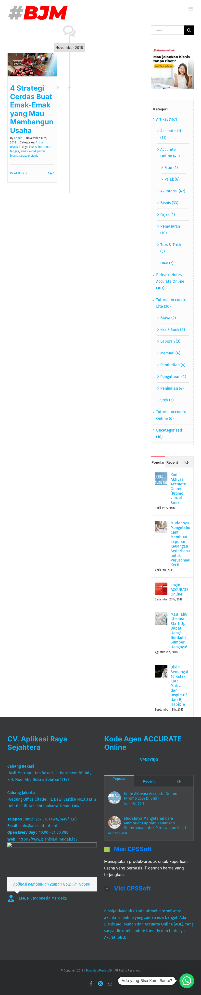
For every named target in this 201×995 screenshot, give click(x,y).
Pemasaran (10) (170, 229)
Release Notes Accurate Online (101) (170, 281)
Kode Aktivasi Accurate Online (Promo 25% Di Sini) (178, 488)
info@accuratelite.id (38, 825)
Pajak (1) (167, 214)
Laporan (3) (170, 341)
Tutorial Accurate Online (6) (171, 415)
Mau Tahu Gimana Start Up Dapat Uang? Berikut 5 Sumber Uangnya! (179, 630)
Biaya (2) (168, 318)
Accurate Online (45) (170, 152)
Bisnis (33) (169, 202)
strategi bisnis (28, 155)
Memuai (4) (170, 353)
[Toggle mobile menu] (191, 8)
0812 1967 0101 (37, 819)
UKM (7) (166, 263)
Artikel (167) (166, 119)
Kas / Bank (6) (172, 329)
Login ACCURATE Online (179, 590)
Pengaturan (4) (173, 376)
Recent (172, 462)
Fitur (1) (171, 167)
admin (18, 138)
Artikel (40, 142)
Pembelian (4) (172, 365)
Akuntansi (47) (172, 191)
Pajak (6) (171, 179)
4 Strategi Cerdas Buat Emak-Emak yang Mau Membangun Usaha (31, 109)
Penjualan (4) (172, 388)
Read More (17, 173)
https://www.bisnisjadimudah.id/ (48, 839)
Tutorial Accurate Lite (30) (171, 303)
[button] (149, 849)
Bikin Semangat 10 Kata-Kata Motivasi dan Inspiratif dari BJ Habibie (179, 686)
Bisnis (14, 147)
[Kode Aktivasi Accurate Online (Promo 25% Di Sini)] (161, 475)
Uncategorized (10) (169, 433)
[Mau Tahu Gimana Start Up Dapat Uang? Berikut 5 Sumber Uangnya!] (161, 615)
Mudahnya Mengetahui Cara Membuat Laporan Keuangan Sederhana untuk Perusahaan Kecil (180, 544)
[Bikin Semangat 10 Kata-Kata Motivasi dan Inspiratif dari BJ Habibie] (161, 668)
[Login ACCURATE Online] (161, 586)
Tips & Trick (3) (170, 248)
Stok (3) (167, 400)
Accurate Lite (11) (172, 134)
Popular (158, 462)
